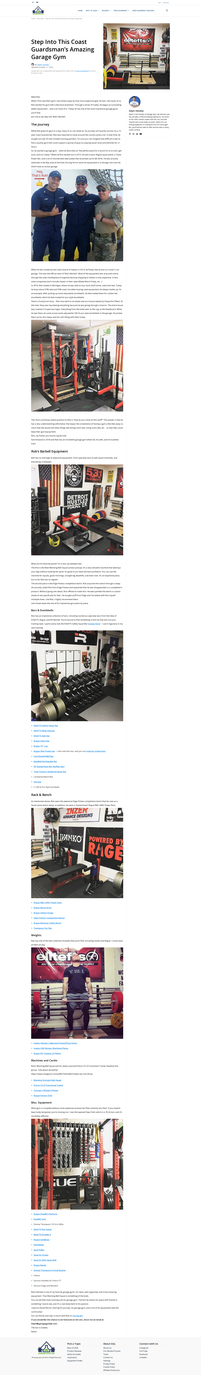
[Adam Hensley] (33, 64)
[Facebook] (130, 133)
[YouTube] (37, 2)
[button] (167, 10)
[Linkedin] (137, 133)
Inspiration (40, 19)
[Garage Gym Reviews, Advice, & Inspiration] (38, 10)
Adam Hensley (43, 64)
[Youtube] (141, 133)
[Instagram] (32, 2)
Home (33, 19)
